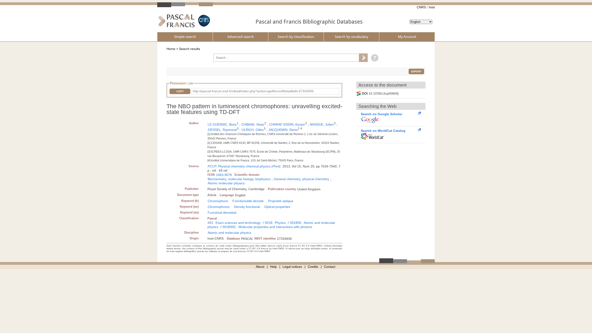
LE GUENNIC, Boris (222, 124)
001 (210, 223)
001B (268, 223)
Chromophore (218, 201)
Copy (180, 91)
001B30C (229, 227)
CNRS (421, 7)
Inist (432, 7)
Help (273, 266)
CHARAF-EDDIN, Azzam (287, 124)
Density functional (247, 207)
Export (416, 71)
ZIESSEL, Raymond (222, 130)
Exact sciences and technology (238, 223)
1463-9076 (224, 175)
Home (170, 49)
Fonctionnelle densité (248, 201)
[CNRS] (203, 21)
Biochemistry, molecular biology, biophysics (239, 179)
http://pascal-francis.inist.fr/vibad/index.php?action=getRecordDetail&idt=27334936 (253, 91)
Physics (280, 223)
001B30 (295, 223)
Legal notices (292, 266)
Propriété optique (280, 201)
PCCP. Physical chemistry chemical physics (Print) (244, 166)
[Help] (374, 57)
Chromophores (219, 207)
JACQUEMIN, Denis (283, 130)
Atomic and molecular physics (229, 232)
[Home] (176, 20)
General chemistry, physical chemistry (301, 179)
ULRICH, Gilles (253, 130)
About (260, 266)
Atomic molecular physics (226, 183)
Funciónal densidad (222, 212)
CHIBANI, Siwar (252, 124)
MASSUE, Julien (322, 124)
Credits (313, 266)
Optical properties (277, 207)
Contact (329, 266)
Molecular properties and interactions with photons (275, 227)
